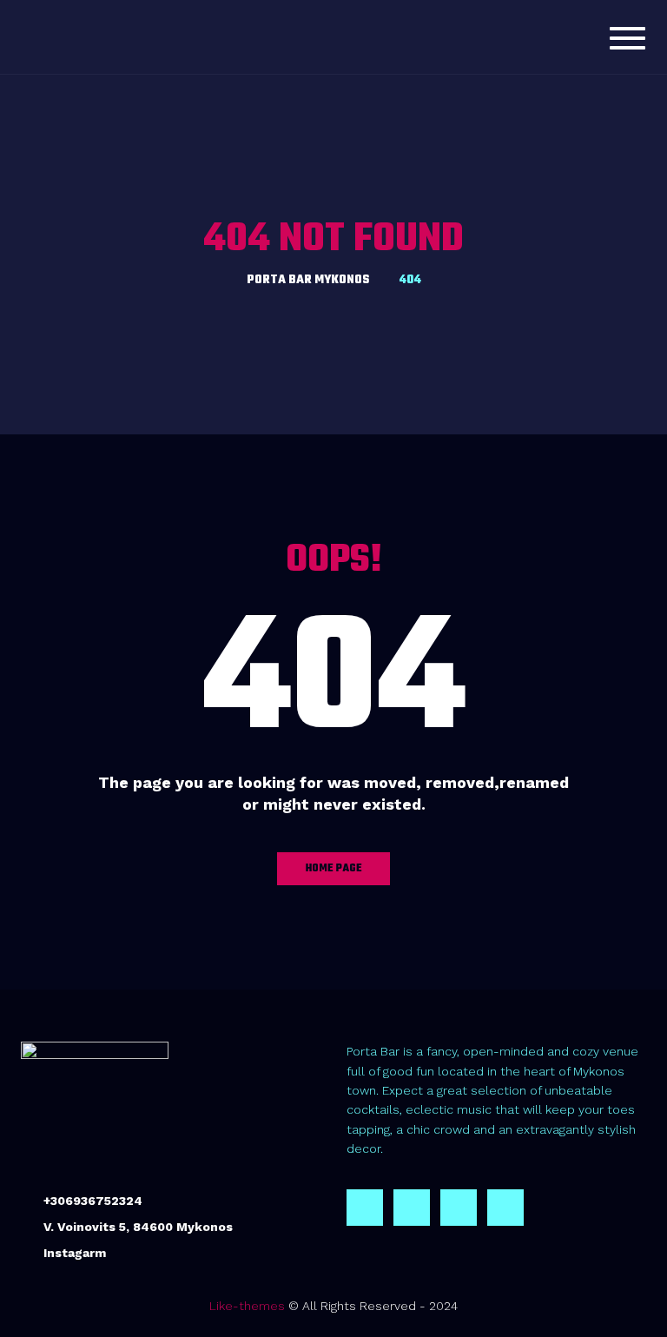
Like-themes (247, 1306)
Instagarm (74, 1253)
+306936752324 (92, 1201)
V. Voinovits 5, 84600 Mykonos (138, 1227)
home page (334, 868)
